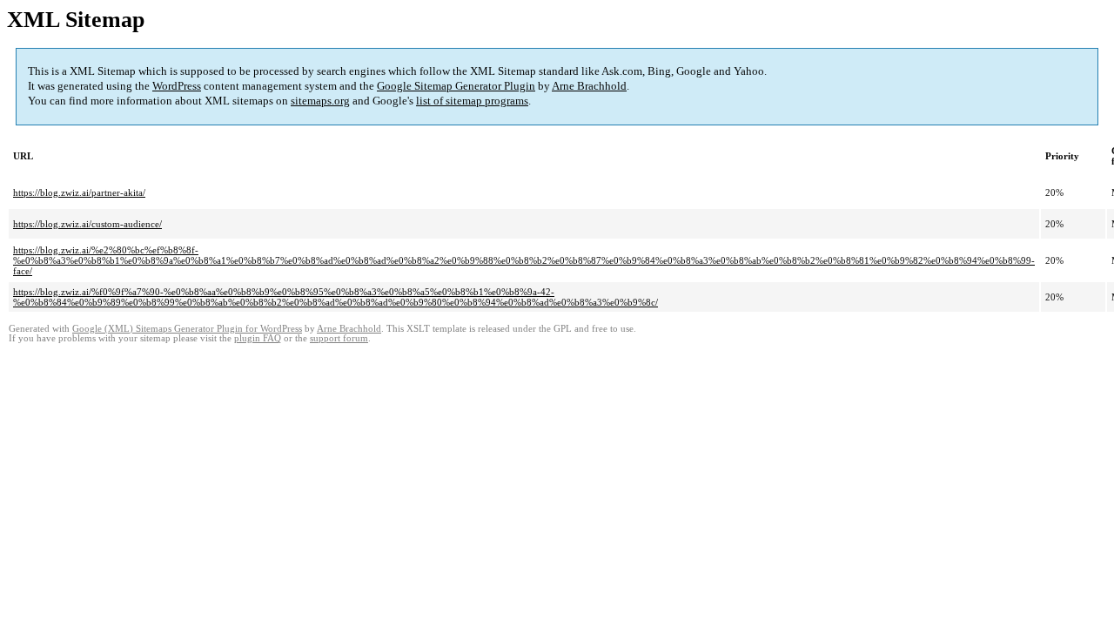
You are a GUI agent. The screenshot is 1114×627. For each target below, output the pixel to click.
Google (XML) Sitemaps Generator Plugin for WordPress (187, 329)
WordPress (176, 85)
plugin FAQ (257, 338)
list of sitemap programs (472, 100)
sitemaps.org (320, 100)
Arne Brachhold (589, 85)
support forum (339, 338)
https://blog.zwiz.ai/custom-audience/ (87, 224)
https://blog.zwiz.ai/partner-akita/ (79, 192)
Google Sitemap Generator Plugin (456, 85)
